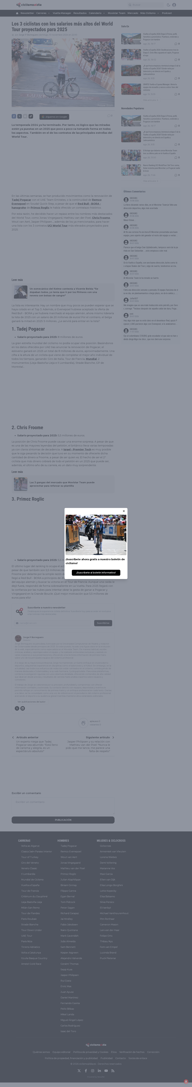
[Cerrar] (123, 511)
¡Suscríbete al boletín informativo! (96, 572)
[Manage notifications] (186, 1081)
